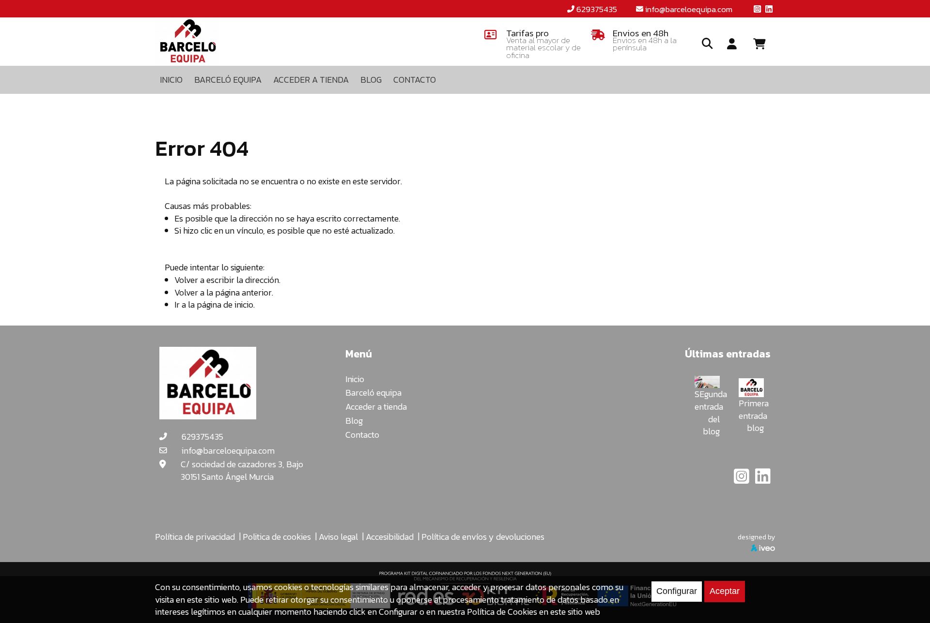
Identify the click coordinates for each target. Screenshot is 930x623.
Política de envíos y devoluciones (482, 536)
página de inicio (225, 304)
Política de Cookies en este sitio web (533, 611)
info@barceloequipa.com (688, 9)
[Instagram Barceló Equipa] (742, 479)
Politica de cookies (277, 536)
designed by (756, 537)
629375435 (596, 9)
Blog (354, 420)
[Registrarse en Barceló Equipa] (732, 44)
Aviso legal (338, 536)
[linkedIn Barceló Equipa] (763, 479)
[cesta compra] (763, 44)
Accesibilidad (390, 536)
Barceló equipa (373, 392)
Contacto (362, 434)
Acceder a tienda (376, 406)
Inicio (354, 379)
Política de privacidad (195, 536)
